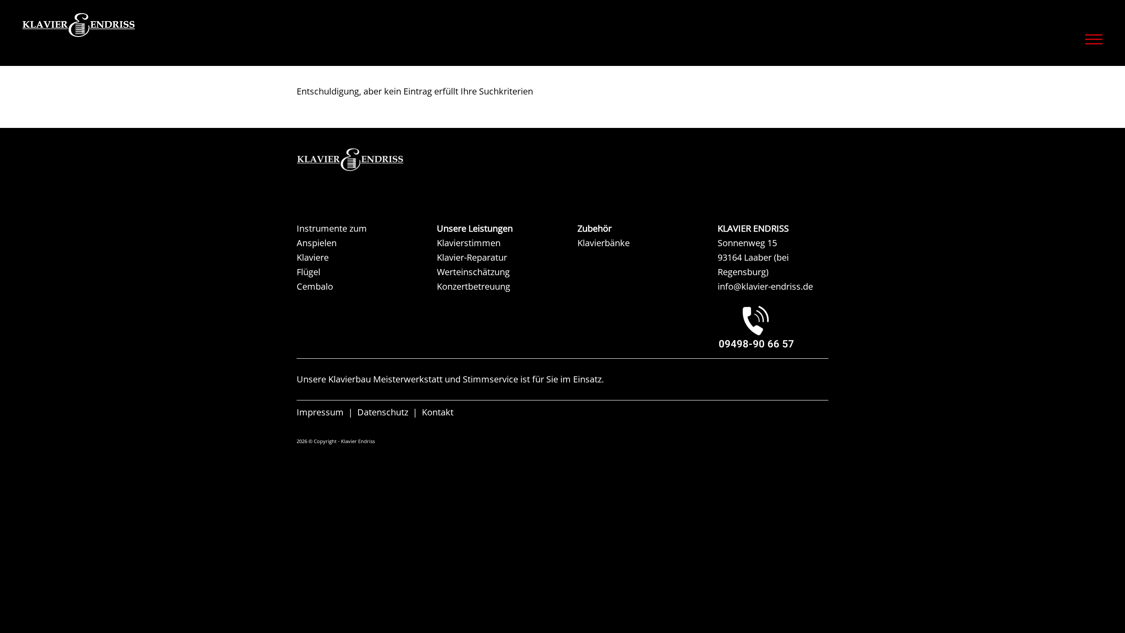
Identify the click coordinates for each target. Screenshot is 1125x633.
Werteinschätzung (473, 272)
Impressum (320, 412)
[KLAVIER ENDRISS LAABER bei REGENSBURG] (773, 326)
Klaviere (313, 257)
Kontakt (438, 412)
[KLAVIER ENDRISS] (110, 37)
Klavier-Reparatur (472, 257)
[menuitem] (1091, 39)
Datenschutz (382, 412)
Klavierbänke (603, 243)
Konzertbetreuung (473, 286)
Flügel (308, 272)
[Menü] (1091, 39)
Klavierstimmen (469, 243)
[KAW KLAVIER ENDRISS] (362, 160)
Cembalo (315, 286)
